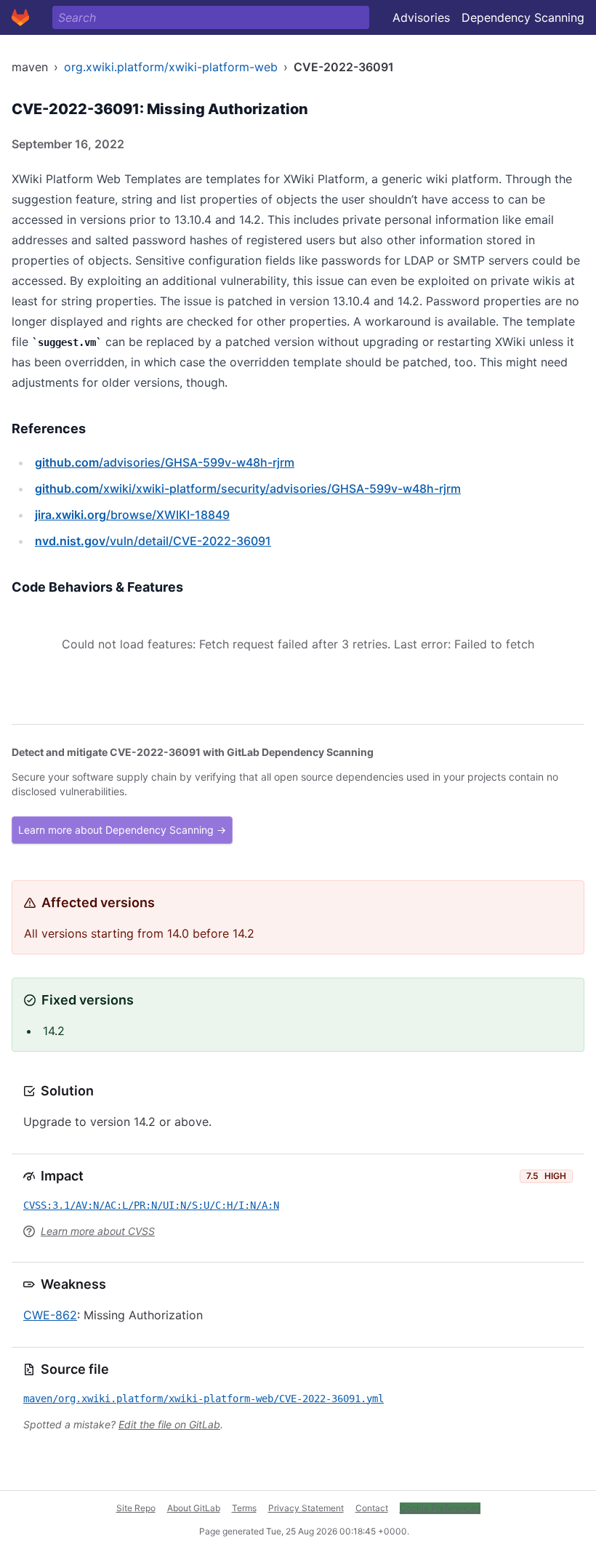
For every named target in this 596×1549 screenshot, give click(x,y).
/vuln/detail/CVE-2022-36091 (153, 541)
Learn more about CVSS (98, 1231)
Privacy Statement (306, 1507)
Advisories (421, 17)
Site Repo (136, 1507)
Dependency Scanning (523, 17)
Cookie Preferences (440, 1507)
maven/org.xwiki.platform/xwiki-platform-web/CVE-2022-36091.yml (203, 1398)
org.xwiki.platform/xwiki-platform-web (171, 67)
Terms (244, 1507)
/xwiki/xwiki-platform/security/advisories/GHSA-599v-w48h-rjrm (248, 488)
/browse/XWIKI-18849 (132, 514)
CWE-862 (50, 1315)
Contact (371, 1507)
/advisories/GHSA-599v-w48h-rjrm (164, 462)
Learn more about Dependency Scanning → (122, 830)
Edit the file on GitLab (169, 1424)
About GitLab (193, 1507)
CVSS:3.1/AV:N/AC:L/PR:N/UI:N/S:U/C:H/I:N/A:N (151, 1205)
